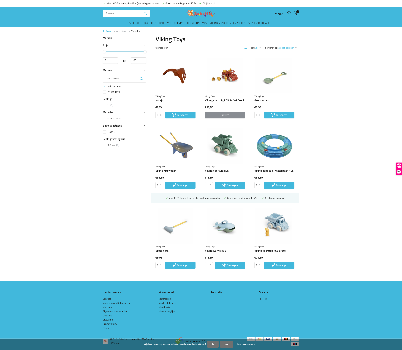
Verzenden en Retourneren (116, 303)
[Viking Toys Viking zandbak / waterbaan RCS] (274, 146)
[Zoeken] (145, 13)
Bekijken (225, 115)
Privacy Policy (110, 324)
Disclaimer (108, 319)
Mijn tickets (164, 307)
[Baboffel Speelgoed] (201, 13)
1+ (110, 105)
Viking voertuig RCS (217, 170)
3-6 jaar (113, 145)
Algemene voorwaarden (115, 311)
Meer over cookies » (246, 344)
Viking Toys (114, 92)
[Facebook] (260, 299)
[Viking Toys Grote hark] (175, 226)
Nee (226, 344)
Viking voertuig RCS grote (270, 250)
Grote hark (161, 250)
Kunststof (114, 118)
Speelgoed (135, 23)
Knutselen (150, 23)
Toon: (252, 47)
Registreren (165, 298)
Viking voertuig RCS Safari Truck (224, 100)
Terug (108, 31)
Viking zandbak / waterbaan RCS (274, 170)
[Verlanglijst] (289, 13)
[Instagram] (266, 299)
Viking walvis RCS (215, 250)
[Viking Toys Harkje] (175, 75)
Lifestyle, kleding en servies (190, 23)
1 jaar (112, 132)
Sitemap (107, 328)
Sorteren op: (271, 47)
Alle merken (114, 86)
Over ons (107, 315)
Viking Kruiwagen (166, 170)
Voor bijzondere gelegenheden (227, 23)
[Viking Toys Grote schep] (274, 75)
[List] (245, 47)
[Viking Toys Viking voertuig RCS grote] (274, 226)
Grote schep (261, 100)
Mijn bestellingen (167, 303)
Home (115, 31)
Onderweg (165, 23)
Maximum (138, 60)
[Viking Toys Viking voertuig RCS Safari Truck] (225, 75)
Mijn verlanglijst (167, 311)
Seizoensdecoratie (259, 23)
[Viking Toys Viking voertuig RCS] (225, 146)
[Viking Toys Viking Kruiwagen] (175, 146)
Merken (125, 31)
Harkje (159, 100)
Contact (107, 298)
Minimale (110, 60)
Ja (213, 344)
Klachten (107, 307)
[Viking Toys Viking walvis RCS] (225, 226)
